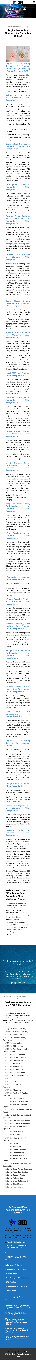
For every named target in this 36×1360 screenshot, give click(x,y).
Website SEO (11, 1273)
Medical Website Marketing (16, 1032)
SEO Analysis (11, 1282)
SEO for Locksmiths (13, 1043)
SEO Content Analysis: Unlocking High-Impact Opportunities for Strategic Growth (16, 1321)
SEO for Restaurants (14, 1187)
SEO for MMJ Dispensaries (16, 1101)
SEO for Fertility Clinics (15, 1057)
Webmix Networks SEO (18, 80)
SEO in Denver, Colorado (15, 1035)
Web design (10, 542)
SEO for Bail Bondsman (15, 1072)
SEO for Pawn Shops (14, 1131)
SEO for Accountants (14, 1069)
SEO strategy (17, 155)
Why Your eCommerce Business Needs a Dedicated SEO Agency (16, 1330)
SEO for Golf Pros (13, 1082)
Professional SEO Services (16, 1286)
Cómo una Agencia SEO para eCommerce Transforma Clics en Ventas (17, 1307)
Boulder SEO (21, 1245)
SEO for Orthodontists (14, 1152)
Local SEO (13, 137)
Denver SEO (9, 1245)
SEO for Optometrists (14, 1060)
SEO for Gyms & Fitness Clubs (18, 1181)
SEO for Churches (13, 1090)
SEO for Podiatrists (13, 1146)
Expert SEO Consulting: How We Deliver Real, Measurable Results (17, 1337)
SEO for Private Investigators (17, 1123)
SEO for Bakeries (12, 1134)
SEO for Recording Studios (16, 1172)
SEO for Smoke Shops (14, 1155)
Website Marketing (18, 1029)
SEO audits (25, 196)
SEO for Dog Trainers (14, 1098)
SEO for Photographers (15, 1054)
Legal (8, 1029)
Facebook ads (22, 824)
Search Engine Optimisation (17, 1278)
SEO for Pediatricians (14, 1178)
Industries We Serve (13, 1265)
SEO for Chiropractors (15, 1046)
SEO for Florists (12, 1079)
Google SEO (11, 1291)
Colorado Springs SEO (13, 1247)
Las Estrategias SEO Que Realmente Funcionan (15, 1314)
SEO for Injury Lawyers (15, 1149)
